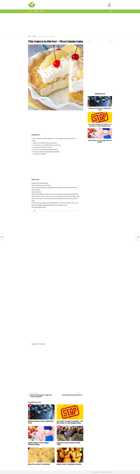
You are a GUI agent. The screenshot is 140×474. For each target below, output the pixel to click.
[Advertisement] (70, 24)
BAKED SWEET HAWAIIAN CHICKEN (69, 464)
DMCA (110, 472)
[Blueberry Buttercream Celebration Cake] (41, 412)
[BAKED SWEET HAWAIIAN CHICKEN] (70, 455)
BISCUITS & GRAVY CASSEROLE (39, 464)
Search (110, 41)
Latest (109, 6)
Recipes (36, 11)
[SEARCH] (111, 11)
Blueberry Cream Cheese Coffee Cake (68, 444)
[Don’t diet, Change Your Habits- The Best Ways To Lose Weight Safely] (70, 412)
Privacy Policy (96, 472)
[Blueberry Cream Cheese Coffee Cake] (70, 433)
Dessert (42, 11)
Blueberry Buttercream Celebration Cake (41, 422)
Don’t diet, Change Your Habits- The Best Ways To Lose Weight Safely (70, 422)
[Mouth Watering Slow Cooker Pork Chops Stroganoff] (2, 237)
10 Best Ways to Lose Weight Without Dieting (38, 444)
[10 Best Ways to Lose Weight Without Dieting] (41, 433)
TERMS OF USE (104, 472)
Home (30, 11)
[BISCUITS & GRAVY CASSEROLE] (41, 455)
